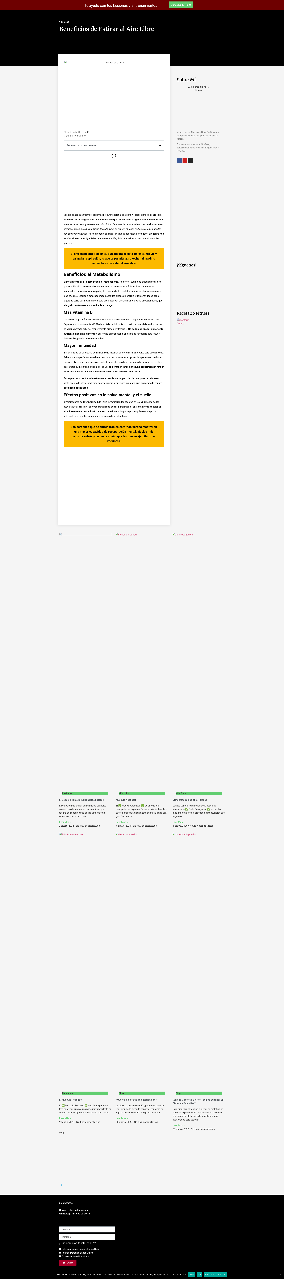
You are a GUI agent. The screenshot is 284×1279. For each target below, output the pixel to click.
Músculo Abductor (126, 800)
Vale (192, 1274)
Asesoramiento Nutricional (75, 1256)
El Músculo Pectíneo (70, 1099)
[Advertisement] (114, 189)
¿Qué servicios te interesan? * (77, 1243)
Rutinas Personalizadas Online (77, 1252)
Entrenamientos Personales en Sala (80, 1249)
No (199, 1274)
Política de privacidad (215, 1274)
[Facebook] (179, 160)
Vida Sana (64, 22)
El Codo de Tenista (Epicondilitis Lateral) (81, 800)
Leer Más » (65, 822)
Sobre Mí (186, 80)
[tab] (142, 1184)
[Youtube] (185, 160)
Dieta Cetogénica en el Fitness (190, 800)
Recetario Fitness (193, 313)
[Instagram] (190, 160)
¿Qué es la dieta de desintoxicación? (136, 1099)
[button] (181, 4)
